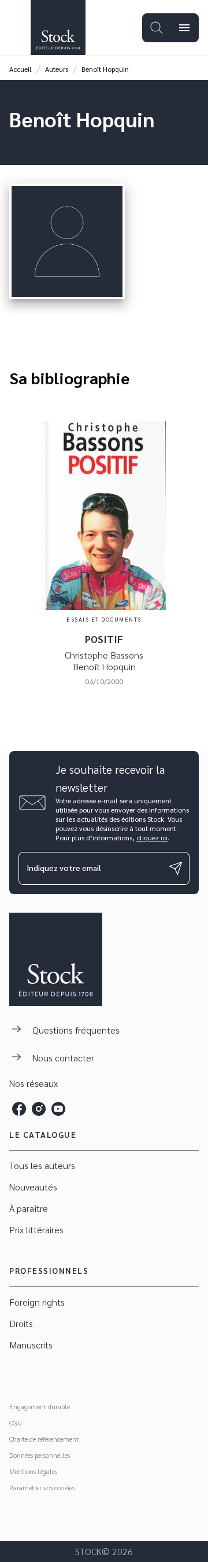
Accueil (20, 68)
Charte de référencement (44, 1438)
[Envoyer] (176, 868)
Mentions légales (33, 1471)
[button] (104, 1166)
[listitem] (19, 1109)
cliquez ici (152, 837)
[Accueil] (57, 27)
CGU (15, 1422)
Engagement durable (39, 1406)
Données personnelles (39, 1455)
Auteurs (56, 68)
